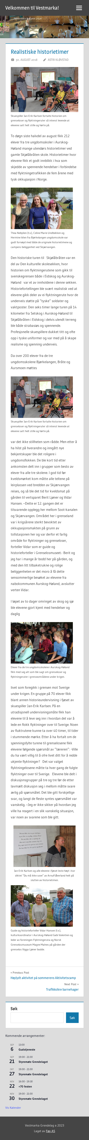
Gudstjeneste (27, 1049)
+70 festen (25, 1086)
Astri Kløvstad (58, 60)
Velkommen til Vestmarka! (32, 8)
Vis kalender (13, 1107)
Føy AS (50, 1131)
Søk (14, 1008)
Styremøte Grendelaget (33, 1062)
